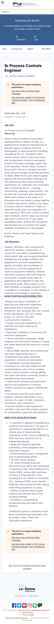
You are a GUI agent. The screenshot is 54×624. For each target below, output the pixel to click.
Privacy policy (20, 596)
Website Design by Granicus (16, 618)
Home (27, 4)
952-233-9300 (27, 612)
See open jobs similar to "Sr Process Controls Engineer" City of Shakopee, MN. (28, 100)
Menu (2, 2)
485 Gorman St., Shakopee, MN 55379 (34, 610)
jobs (4, 48)
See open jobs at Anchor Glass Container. (26, 92)
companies (16, 48)
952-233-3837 (28, 615)
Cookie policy (33, 596)
